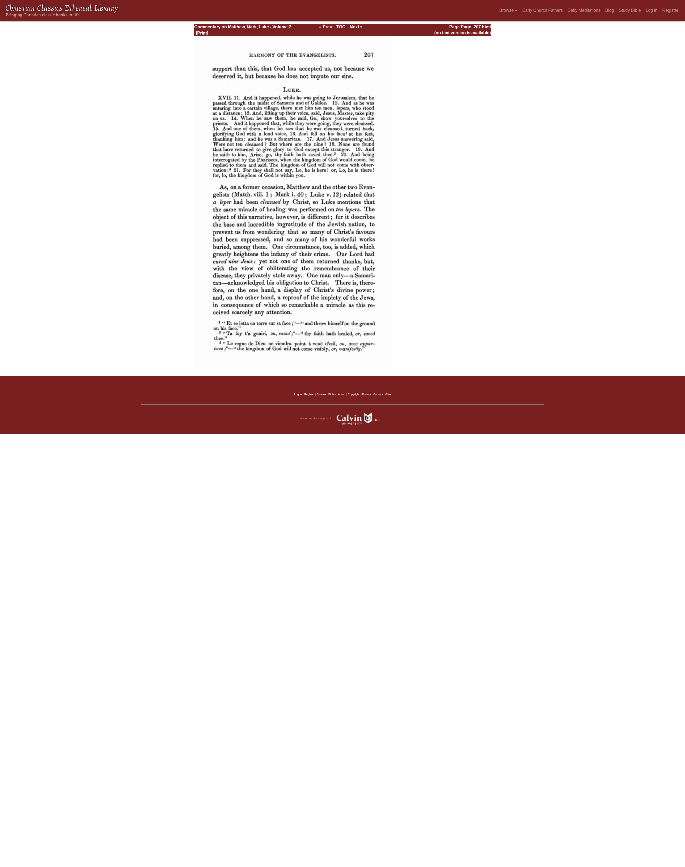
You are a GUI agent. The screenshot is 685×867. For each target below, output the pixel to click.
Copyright (354, 394)
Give (388, 394)
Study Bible (630, 10)
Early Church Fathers (542, 10)
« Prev (325, 27)
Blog (609, 10)
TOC (340, 27)
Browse (507, 10)
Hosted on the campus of (316, 418)
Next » (356, 27)
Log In (651, 10)
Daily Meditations (584, 10)
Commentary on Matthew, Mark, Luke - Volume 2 (242, 27)
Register (670, 10)
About (341, 394)
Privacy (366, 394)
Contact (378, 394)
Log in (298, 394)
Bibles (332, 394)
